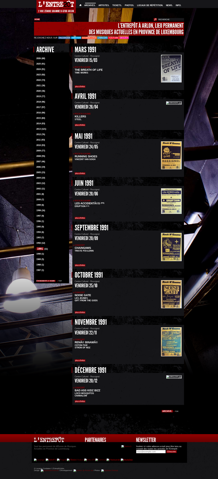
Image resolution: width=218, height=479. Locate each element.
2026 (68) (40, 58)
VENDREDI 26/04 (86, 107)
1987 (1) (40, 270)
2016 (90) (40, 112)
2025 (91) (40, 64)
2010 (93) (40, 145)
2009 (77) (40, 150)
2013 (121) (41, 129)
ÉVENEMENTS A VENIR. (46, 281)
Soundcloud (89, 38)
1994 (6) (40, 232)
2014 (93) (40, 123)
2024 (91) (40, 69)
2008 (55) (40, 156)
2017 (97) (40, 107)
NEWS (169, 5)
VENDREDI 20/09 (86, 238)
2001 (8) (40, 194)
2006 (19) (40, 167)
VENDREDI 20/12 (86, 381)
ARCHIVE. (167, 411)
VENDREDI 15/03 (86, 60)
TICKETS (116, 5)
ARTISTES (103, 5)
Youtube (114, 38)
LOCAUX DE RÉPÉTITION (149, 5)
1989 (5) (40, 259)
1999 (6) (40, 205)
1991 (40, 248)
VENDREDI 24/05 (86, 147)
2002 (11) (40, 189)
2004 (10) (40, 178)
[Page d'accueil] (80, 5)
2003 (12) (40, 183)
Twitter (76, 38)
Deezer (124, 38)
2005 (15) (40, 172)
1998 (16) (40, 210)
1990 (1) (40, 254)
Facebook (64, 38)
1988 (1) (40, 265)
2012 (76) (40, 134)
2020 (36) (40, 91)
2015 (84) (40, 118)
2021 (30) (40, 85)
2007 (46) (40, 161)
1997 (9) (40, 216)
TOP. (60, 281)
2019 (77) (40, 96)
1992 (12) (40, 243)
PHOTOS (129, 5)
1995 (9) (40, 227)
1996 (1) (40, 221)
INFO (178, 5)
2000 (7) (40, 199)
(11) (46, 249)
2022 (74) (40, 80)
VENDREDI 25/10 (86, 286)
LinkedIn (102, 38)
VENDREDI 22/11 (86, 333)
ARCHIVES (89, 5)
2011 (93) (40, 140)
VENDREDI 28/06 (86, 194)
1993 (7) (40, 237)
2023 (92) (40, 74)
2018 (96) (40, 102)
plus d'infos (80, 86)
